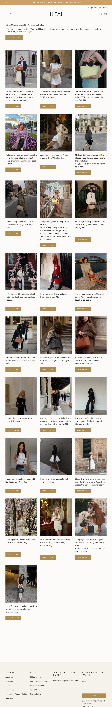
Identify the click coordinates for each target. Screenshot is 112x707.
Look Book (9, 698)
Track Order (9, 690)
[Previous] (6, 2)
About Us (9, 677)
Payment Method (37, 686)
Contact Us (9, 681)
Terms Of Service (37, 690)
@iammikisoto (11, 612)
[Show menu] (6, 13)
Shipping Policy (36, 677)
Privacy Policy (35, 694)
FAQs (7, 686)
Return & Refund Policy (39, 681)
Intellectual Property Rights (16, 694)
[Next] (106, 2)
